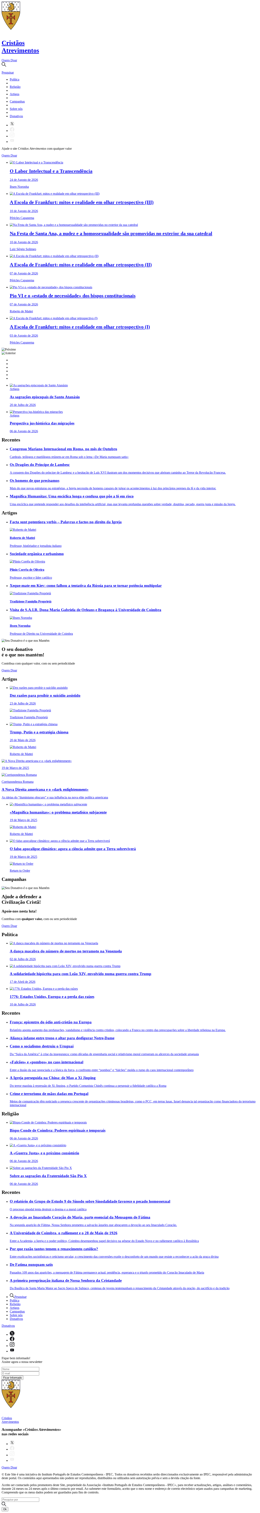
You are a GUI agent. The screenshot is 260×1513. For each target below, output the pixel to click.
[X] (12, 125)
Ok (5, 1509)
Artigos (14, 94)
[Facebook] (12, 130)
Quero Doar (9, 60)
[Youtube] (12, 141)
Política (14, 79)
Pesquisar (20, 1296)
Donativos (16, 116)
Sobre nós (16, 109)
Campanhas (17, 101)
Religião (15, 86)
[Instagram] (12, 136)
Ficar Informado (12, 1377)
